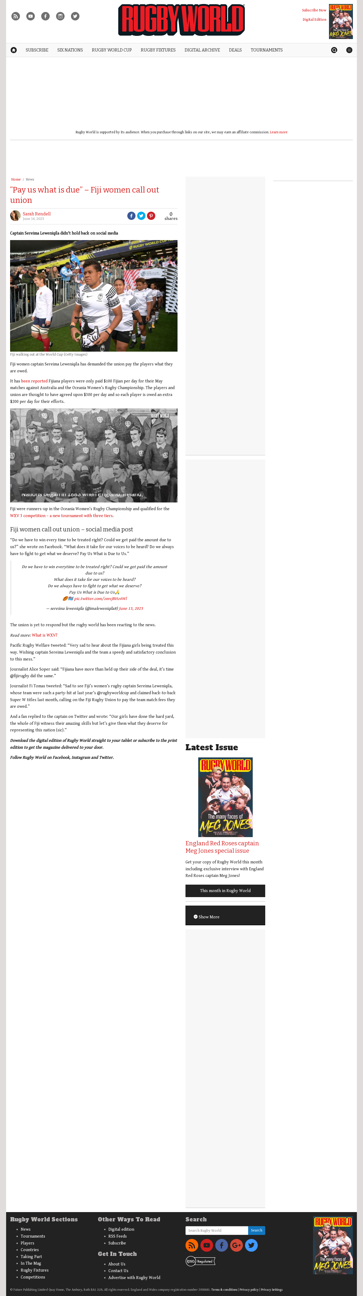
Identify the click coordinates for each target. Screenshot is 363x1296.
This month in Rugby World (225, 890)
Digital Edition (314, 19)
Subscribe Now (314, 10)
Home (16, 179)
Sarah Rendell (37, 213)
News (30, 179)
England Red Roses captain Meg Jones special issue (222, 847)
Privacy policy (249, 1289)
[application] (94, 455)
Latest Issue (211, 747)
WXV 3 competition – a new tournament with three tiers (61, 515)
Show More (209, 917)
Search (256, 1230)
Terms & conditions (224, 1289)
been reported (34, 381)
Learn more (279, 132)
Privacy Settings (271, 1289)
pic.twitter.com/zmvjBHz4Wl (100, 598)
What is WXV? (44, 635)
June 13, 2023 (131, 608)
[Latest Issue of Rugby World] (341, 21)
